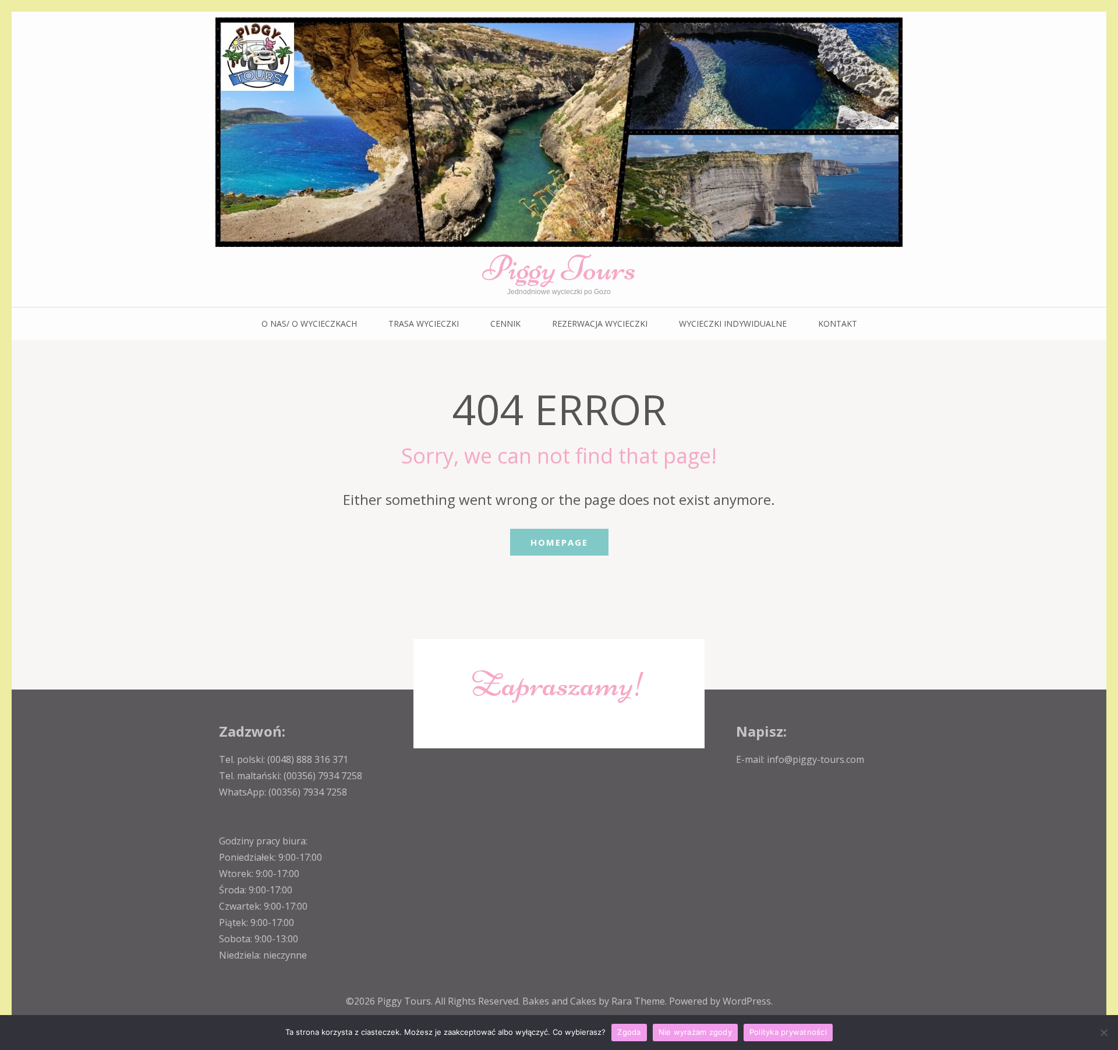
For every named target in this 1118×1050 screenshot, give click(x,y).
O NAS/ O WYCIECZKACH (309, 323)
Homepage (559, 542)
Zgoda (629, 1032)
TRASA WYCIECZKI (423, 323)
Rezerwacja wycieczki (600, 323)
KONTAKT (837, 323)
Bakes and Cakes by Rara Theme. (595, 1001)
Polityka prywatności (788, 1032)
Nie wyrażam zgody (695, 1032)
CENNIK (505, 323)
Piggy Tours (559, 268)
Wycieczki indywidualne (733, 323)
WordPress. (748, 1001)
